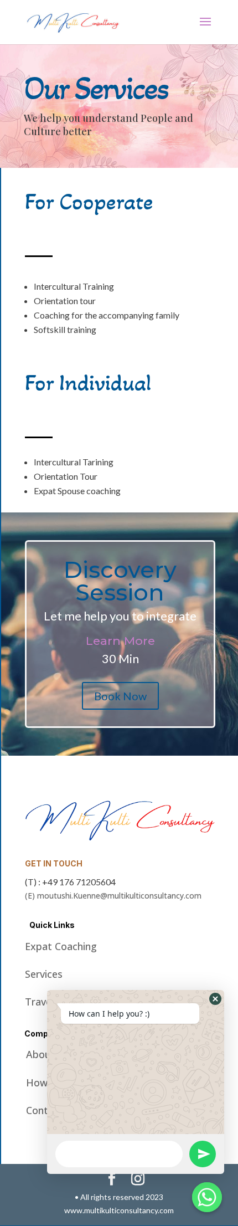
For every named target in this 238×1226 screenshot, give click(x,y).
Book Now (120, 695)
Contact (44, 1110)
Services (44, 974)
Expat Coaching (61, 946)
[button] (215, 999)
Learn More (120, 641)
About (40, 1054)
